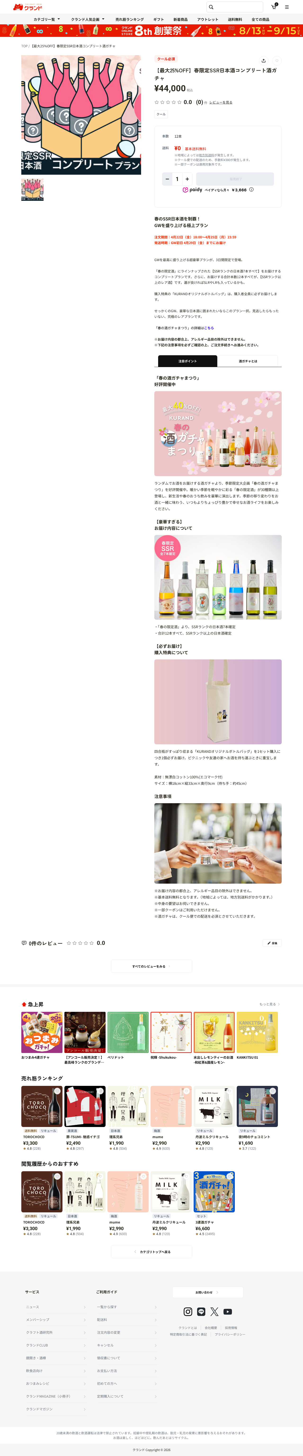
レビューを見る (220, 102)
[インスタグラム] (188, 1311)
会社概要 (211, 1327)
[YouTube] (227, 1311)
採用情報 (231, 1327)
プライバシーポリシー (230, 1334)
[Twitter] (214, 1311)
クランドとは (187, 1327)
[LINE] (201, 1311)
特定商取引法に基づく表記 (188, 1334)
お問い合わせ (204, 1292)
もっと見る (267, 1004)
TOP (24, 46)
